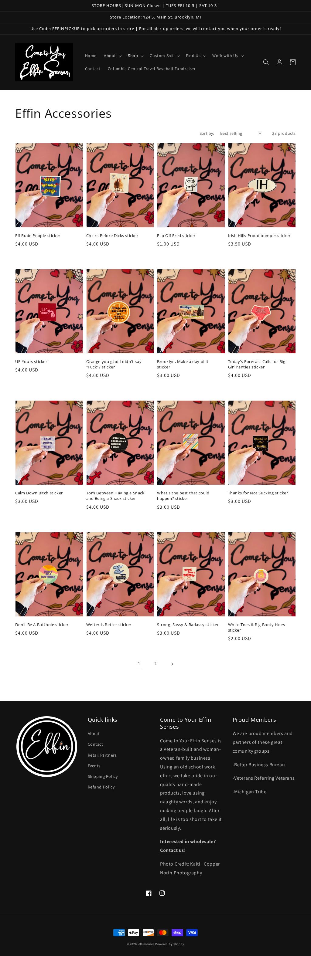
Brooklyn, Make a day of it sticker (183, 364)
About (94, 733)
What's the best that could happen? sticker (183, 495)
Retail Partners (102, 755)
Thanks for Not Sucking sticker (258, 493)
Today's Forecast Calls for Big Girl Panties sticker (256, 364)
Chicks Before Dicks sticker (112, 235)
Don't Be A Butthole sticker (41, 624)
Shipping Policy (103, 776)
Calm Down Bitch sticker (39, 493)
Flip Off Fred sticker (176, 235)
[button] (112, 55)
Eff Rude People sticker (37, 235)
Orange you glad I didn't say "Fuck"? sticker (114, 364)
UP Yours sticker (31, 361)
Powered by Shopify (169, 944)
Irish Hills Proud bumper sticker (259, 235)
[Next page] (172, 664)
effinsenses (146, 944)
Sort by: (207, 133)
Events (94, 765)
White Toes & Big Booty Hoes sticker (256, 627)
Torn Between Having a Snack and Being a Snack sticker (115, 495)
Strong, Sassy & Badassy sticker (188, 624)
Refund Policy (101, 787)
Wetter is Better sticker (109, 624)
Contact (95, 744)
